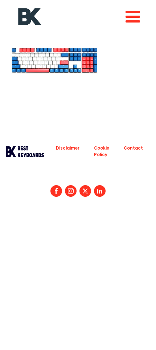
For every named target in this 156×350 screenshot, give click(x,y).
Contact (133, 148)
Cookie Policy (101, 151)
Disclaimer (67, 148)
